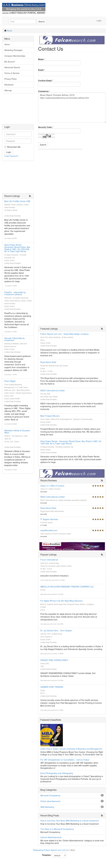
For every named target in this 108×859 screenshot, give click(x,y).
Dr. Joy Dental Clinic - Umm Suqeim (56, 630)
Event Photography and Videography (56, 773)
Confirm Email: (45, 80)
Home (9, 30)
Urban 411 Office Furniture (52, 485)
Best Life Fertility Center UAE (17, 201)
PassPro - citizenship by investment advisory (15, 293)
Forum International (49, 559)
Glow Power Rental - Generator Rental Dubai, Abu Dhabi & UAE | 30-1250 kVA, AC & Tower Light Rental (17, 248)
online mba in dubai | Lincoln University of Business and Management (71, 748)
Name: (41, 59)
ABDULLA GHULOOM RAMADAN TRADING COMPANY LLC (67, 586)
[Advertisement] (18, 110)
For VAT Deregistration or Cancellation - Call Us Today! (64, 759)
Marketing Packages (13, 50)
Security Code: (45, 127)
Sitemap (8, 90)
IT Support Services (49, 519)
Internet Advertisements (51, 837)
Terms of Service (11, 73)
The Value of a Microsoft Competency (57, 829)
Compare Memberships (14, 55)
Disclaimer (9, 84)
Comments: (44, 91)
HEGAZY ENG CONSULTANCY (54, 660)
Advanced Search (12, 67)
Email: (41, 69)
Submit (43, 144)
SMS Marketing (47, 807)
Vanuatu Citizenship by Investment (14, 339)
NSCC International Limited (52, 390)
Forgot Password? (11, 156)
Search (41, 21)
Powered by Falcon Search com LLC (49, 850)
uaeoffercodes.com (48, 530)
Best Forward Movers (49, 415)
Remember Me (14, 146)
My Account (9, 61)
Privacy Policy (10, 78)
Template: (46, 855)
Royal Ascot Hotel (48, 362)
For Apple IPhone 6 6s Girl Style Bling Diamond (61, 600)
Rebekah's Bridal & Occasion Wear (17, 431)
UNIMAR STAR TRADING (51, 686)
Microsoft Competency (50, 795)
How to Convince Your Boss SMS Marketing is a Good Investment (69, 820)
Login (99, 20)
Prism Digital (9, 381)
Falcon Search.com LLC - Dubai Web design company (64, 333)
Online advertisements (50, 801)
